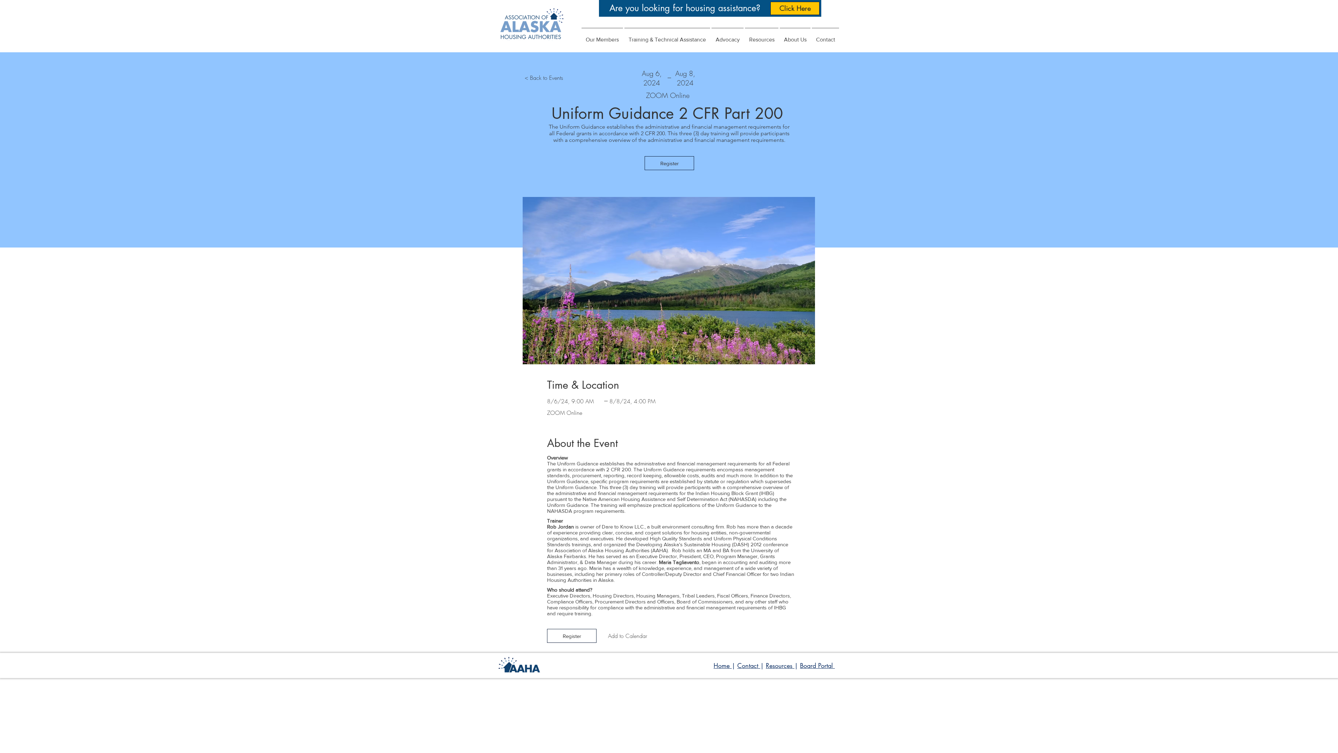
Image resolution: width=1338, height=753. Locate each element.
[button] (727, 36)
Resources (780, 665)
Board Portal (817, 665)
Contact (748, 665)
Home (723, 665)
